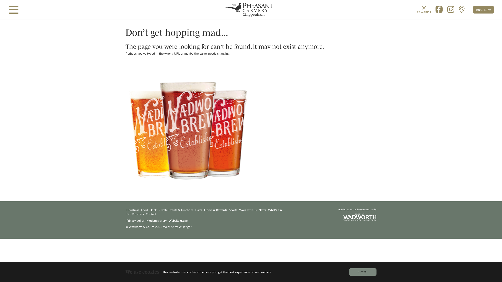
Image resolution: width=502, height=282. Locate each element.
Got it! (362, 272)
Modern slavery (156, 220)
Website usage (178, 220)
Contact (151, 214)
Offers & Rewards (215, 210)
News (262, 210)
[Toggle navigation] (13, 9)
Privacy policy (135, 220)
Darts (198, 210)
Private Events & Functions (176, 210)
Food (144, 210)
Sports (233, 210)
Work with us (248, 210)
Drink (153, 210)
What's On (275, 210)
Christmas (132, 210)
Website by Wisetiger (177, 227)
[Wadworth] (251, 10)
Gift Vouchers (135, 214)
